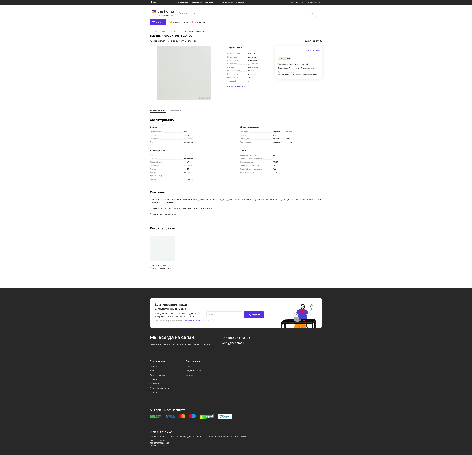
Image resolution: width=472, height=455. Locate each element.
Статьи (153, 392)
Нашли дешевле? (313, 50)
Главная (153, 31)
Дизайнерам (182, 2)
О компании (197, 2)
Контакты (240, 2)
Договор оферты (158, 436)
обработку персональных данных (197, 321)
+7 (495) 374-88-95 (295, 2)
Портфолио (200, 22)
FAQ (152, 370)
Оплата (153, 379)
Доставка (209, 2)
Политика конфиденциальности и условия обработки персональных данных (208, 436)
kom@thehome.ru (315, 2)
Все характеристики (236, 86)
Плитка (165, 31)
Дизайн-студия (180, 22)
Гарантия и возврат (225, 2)
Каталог (160, 22)
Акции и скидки (158, 375)
